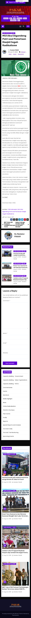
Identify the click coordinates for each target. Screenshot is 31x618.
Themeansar (15, 615)
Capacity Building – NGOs (11, 384)
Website (5, 353)
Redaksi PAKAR (14, 50)
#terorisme (21, 54)
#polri (14, 54)
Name (5, 333)
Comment (6, 301)
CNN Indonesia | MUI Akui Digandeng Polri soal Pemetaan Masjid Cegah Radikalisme (14, 211)
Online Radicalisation (9, 406)
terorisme (6, 18)
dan (19, 20)
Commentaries (7, 387)
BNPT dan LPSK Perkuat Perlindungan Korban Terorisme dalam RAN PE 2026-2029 (15, 589)
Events (5, 391)
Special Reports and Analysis (12, 425)
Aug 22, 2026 (17, 257)
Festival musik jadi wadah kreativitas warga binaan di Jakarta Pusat (15, 478)
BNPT (11, 18)
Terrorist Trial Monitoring (10, 432)
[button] (24, 26)
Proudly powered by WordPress (10, 613)
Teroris (25, 18)
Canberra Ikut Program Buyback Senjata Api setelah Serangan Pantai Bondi (15, 552)
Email (5, 343)
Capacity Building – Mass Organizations (15, 380)
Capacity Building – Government (13, 376)
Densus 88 (19, 18)
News (13, 33)
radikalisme (13, 20)
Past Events (6, 414)
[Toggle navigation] (20, 26)
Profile (5, 417)
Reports (5, 421)
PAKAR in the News (8, 410)
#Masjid (23, 52)
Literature (6, 395)
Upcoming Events (8, 436)
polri (14, 18)
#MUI (10, 54)
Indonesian (20, 1)
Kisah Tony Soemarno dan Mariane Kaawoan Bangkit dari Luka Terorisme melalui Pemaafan (15, 516)
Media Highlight (6, 33)
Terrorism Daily (7, 429)
